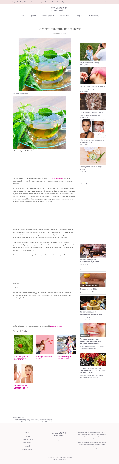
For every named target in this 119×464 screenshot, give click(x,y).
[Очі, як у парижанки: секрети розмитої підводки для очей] (93, 129)
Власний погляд (93, 16)
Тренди (33, 16)
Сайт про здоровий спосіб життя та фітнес (59, 457)
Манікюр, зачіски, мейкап (52, 2)
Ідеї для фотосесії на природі (89, 63)
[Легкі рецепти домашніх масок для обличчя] (93, 156)
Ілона (64, 33)
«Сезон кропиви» (57, 178)
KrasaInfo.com (62, 459)
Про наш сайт (66, 2)
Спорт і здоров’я (48, 16)
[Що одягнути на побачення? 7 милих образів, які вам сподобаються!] (93, 102)
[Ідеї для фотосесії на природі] (93, 52)
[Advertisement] (44, 165)
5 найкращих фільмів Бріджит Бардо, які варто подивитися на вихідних (33, 419)
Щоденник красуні (56, 326)
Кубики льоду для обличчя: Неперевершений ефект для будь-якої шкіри (34, 421)
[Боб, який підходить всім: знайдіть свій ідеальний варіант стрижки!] (93, 76)
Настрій (79, 16)
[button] (59, 21)
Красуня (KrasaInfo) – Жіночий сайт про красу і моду (27, 2)
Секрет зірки (64, 16)
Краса (22, 16)
